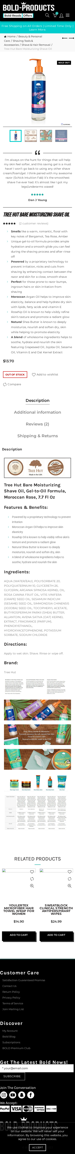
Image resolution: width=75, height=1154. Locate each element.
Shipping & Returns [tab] (37, 435)
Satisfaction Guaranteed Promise (23, 980)
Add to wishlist (47, 374)
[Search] (47, 15)
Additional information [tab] (37, 412)
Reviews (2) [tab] (37, 424)
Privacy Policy (11, 997)
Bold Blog (8, 1036)
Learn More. (37, 29)
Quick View (32, 885)
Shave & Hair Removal (36, 44)
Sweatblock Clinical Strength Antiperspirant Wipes (56, 909)
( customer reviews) (33, 223)
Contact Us (9, 986)
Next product (71, 38)
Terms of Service (12, 1003)
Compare (14, 384)
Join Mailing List (13, 1009)
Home (11, 36)
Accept (37, 1147)
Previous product (65, 38)
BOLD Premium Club (16, 1048)
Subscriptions (11, 1042)
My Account (10, 1030)
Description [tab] (38, 400)
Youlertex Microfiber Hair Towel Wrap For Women (18, 909)
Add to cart (19, 934)
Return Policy (11, 991)
